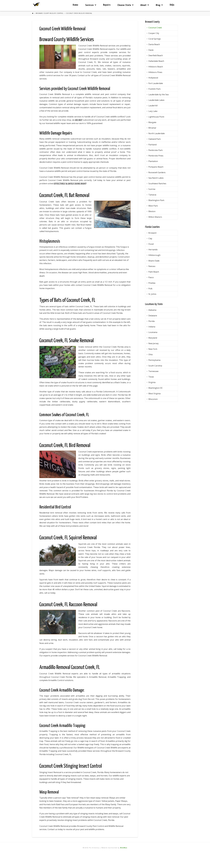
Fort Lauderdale (155, 83)
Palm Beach (153, 271)
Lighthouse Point (156, 116)
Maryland (152, 337)
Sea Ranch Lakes (156, 178)
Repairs (107, 5)
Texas (151, 376)
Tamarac (152, 194)
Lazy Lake (152, 111)
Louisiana (152, 332)
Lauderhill (153, 105)
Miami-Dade (153, 260)
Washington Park (156, 200)
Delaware (152, 315)
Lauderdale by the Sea (158, 94)
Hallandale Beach (156, 61)
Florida (151, 321)
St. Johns (152, 294)
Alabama (152, 310)
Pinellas (151, 283)
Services (90, 3)
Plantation (153, 161)
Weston (151, 211)
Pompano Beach (155, 167)
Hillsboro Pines (155, 72)
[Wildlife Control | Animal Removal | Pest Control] (36, 4)
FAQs (172, 5)
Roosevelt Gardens (157, 172)
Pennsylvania (154, 360)
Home (75, 5)
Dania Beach (154, 44)
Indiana (151, 326)
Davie (150, 50)
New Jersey (153, 343)
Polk (150, 288)
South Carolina (155, 365)
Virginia (151, 382)
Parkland (152, 144)
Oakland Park (154, 139)
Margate (152, 122)
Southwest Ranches (157, 183)
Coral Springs (154, 38)
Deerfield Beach (155, 55)
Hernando (153, 249)
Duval (151, 244)
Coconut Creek (155, 27)
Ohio (150, 354)
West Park (153, 205)
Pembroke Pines (155, 155)
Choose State (125, 3)
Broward (152, 233)
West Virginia (154, 393)
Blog (159, 3)
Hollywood (153, 77)
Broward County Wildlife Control (49, 13)
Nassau (151, 266)
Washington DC (155, 388)
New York (152, 349)
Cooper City (153, 33)
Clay (150, 238)
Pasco (151, 277)
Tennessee (153, 371)
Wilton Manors (155, 217)
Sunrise (151, 189)
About (144, 3)
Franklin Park (154, 89)
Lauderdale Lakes (156, 100)
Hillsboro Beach (155, 66)
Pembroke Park (155, 150)
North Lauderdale (156, 133)
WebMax (123, 848)
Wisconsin (153, 399)
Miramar (152, 127)
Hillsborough (154, 255)
